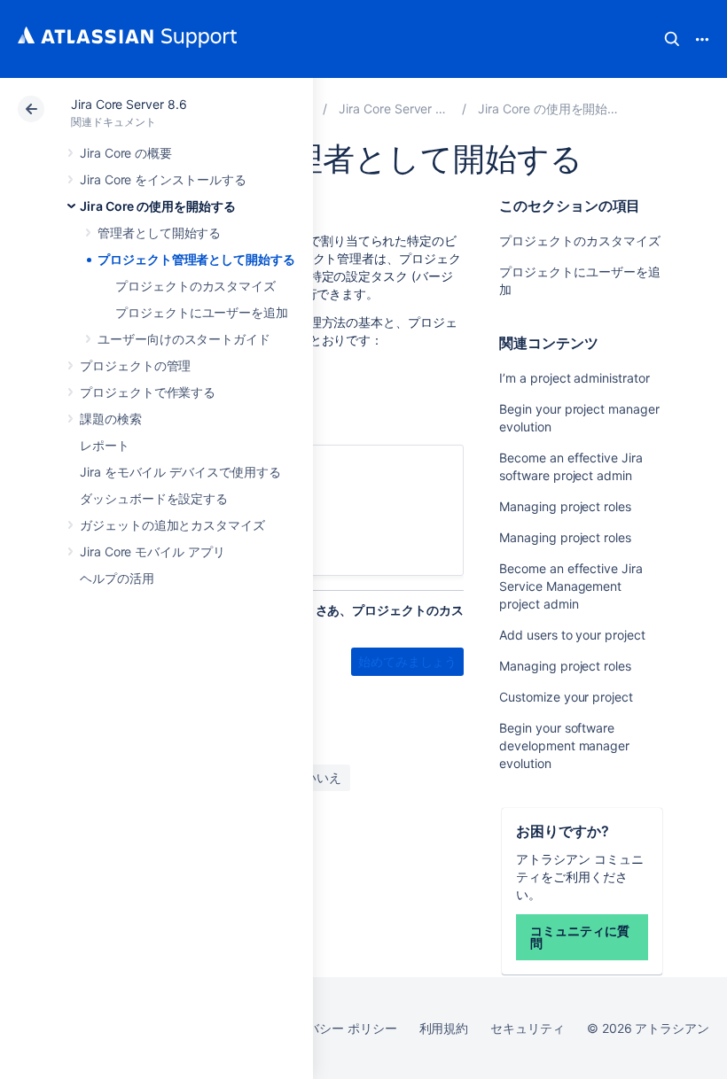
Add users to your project (572, 634)
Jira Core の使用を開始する (158, 205)
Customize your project (565, 696)
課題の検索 (111, 418)
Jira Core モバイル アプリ (152, 551)
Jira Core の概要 (126, 152)
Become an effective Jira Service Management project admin (570, 586)
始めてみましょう (407, 661)
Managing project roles (564, 506)
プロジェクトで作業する (147, 392)
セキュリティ (527, 1028)
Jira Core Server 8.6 (129, 104)
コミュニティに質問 (579, 937)
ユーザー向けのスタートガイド (184, 338)
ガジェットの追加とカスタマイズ (172, 524)
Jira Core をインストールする (163, 179)
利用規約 (444, 1028)
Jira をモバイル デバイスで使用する (180, 471)
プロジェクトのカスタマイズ (195, 285)
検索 (672, 39)
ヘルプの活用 (117, 578)
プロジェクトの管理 (135, 365)
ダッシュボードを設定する (154, 498)
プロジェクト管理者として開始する (196, 259)
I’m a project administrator (574, 377)
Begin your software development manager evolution (564, 745)
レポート (104, 445)
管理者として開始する (159, 232)
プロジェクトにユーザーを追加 (201, 312)
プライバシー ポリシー (333, 1028)
